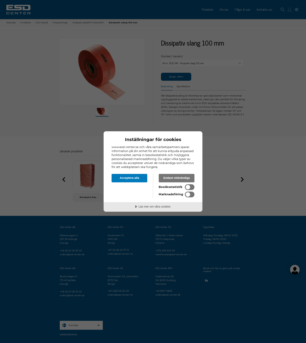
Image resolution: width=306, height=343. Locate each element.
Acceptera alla (129, 177)
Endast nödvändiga (176, 177)
